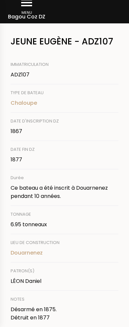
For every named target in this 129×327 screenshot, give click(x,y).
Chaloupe (24, 103)
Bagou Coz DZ (26, 16)
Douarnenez (27, 253)
